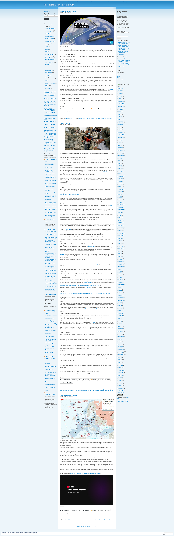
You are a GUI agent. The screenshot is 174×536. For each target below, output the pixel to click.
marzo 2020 (120, 184)
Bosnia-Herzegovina (52, 92)
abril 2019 (120, 197)
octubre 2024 (120, 124)
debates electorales (51, 102)
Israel (45, 127)
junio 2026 (120, 91)
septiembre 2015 (121, 250)
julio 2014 (120, 267)
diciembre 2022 (121, 150)
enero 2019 (120, 202)
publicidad (52, 134)
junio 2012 (120, 303)
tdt (54, 144)
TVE (49, 148)
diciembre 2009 (121, 349)
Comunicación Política (49, 30)
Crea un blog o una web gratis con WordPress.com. (86, 526)
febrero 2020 (120, 186)
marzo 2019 (120, 199)
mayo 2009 (120, 360)
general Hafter (62, 255)
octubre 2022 (120, 153)
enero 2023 (120, 148)
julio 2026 (120, 90)
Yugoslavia (45, 151)
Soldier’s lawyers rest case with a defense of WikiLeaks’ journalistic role (50, 341)
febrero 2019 (120, 201)
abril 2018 (120, 217)
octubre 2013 (120, 282)
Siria (53, 144)
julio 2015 (120, 251)
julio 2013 (120, 285)
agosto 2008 (120, 375)
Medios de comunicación (49, 62)
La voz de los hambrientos (123, 63)
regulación (50, 139)
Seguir (46, 18)
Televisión (46, 85)
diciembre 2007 (121, 388)
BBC (45, 92)
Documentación (48, 43)
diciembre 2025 (121, 101)
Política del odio (121, 54)
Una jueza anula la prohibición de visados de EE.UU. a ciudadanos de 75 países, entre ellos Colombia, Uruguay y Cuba (50, 262)
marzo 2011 (120, 326)
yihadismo (111, 390)
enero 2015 (120, 259)
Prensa (46, 73)
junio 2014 (120, 269)
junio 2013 (120, 287)
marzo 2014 (120, 274)
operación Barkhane (88, 282)
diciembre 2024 (121, 121)
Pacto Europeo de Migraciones (50, 65)
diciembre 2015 (121, 245)
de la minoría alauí (67, 229)
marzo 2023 (120, 145)
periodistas (46, 134)
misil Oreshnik (87, 118)
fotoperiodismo (48, 114)
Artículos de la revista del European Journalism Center (50, 358)
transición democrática (48, 146)
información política (48, 61)
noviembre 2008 (121, 370)
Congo (103, 389)
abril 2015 (120, 256)
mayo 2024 (120, 129)
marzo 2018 (120, 219)
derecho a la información (49, 38)
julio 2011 (120, 320)
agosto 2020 (120, 178)
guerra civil (93, 322)
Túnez (52, 148)
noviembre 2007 (121, 390)
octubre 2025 (120, 104)
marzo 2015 (120, 258)
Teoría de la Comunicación (50, 86)
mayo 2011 (120, 323)
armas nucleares (81, 118)
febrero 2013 (120, 294)
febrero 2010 (120, 346)
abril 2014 (120, 272)
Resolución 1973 (91, 246)
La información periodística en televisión (91, 2)
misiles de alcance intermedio (96, 118)
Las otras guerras (65, 123)
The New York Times (70, 83)
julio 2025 (120, 109)
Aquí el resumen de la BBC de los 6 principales (86, 184)
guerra (46, 121)
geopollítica (47, 51)
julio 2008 (120, 377)
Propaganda (47, 75)
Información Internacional (49, 59)
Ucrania (46, 150)
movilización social (52, 130)
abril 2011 (120, 325)
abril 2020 (120, 183)
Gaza (53, 118)
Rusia (50, 144)
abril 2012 (120, 305)
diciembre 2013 (121, 279)
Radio (46, 77)
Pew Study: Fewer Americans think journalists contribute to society (50, 327)
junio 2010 (120, 339)
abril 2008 (120, 382)
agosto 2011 (120, 318)
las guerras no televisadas (92, 155)
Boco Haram (88, 287)
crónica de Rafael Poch (76, 65)
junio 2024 (120, 127)
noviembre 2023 (121, 134)
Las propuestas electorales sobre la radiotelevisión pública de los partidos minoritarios (124, 60)
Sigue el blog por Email (50, 14)
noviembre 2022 (121, 152)
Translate (126, 34)
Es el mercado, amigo (122, 67)
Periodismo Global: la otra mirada (59, 5)
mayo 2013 (120, 289)
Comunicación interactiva (49, 28)
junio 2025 (120, 111)
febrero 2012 (120, 308)
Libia (45, 128)
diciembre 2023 (121, 132)
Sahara (96, 390)
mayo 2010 (120, 341)
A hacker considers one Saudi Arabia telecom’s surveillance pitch (50, 380)
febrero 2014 (120, 276)
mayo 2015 (120, 254)
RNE (54, 142)
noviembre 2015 (121, 246)
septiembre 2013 (121, 284)
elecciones (49, 110)
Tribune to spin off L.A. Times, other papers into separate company (50, 348)
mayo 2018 (120, 215)
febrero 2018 (120, 220)
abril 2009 (120, 362)
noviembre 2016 (121, 233)
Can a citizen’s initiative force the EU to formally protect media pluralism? (50, 375)
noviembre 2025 (121, 103)
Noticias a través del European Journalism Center (50, 312)
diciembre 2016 (121, 232)
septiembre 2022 (121, 155)
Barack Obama (53, 91)
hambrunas (72, 390)
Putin (56, 134)
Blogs (47, 92)
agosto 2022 (120, 157)
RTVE (46, 144)
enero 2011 (120, 329)
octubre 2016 (120, 235)
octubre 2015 (120, 248)
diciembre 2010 (121, 331)
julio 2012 (120, 302)
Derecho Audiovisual (48, 39)
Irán (54, 126)
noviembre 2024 (121, 122)
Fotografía (46, 46)
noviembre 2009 (121, 351)
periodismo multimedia (49, 70)
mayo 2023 (120, 142)
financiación (51, 112)
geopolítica (47, 49)
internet (51, 126)
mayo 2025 (120, 113)
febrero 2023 (120, 147)
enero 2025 (120, 119)
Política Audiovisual (48, 72)
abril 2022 (120, 163)
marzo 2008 (120, 383)
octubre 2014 (120, 264)
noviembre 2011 (121, 313)
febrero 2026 (120, 98)
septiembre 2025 (121, 106)
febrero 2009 (120, 365)
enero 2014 (120, 277)
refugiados (46, 139)
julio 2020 (120, 179)
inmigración (46, 126)
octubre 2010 (120, 334)
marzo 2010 (120, 344)
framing (54, 114)
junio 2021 (120, 173)
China (48, 95)
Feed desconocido (50, 294)
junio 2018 (120, 214)
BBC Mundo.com (50, 229)
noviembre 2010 (121, 333)
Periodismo (47, 69)
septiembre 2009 (121, 354)
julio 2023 (120, 139)
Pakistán (89, 390)
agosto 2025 (120, 108)
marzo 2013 (120, 292)
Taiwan (104, 390)
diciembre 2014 (121, 261)
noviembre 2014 (121, 263)
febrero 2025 (120, 117)
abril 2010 (120, 342)
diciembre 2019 (121, 188)
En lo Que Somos (83, 155)
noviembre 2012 (121, 298)
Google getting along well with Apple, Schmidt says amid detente (50, 336)
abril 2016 (120, 238)
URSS (108, 519)
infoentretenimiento (52, 124)
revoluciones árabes (48, 142)
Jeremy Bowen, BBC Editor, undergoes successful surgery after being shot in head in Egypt (51, 323)
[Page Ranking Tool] (48, 24)
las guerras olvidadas (81, 390)
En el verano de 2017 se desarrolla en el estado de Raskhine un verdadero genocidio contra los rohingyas (79, 264)
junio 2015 (120, 253)
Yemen (107, 390)
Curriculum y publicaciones (60, 2)
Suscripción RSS (47, 11)
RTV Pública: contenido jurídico (123, 2)
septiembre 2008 (121, 373)
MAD (100, 519)
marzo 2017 (120, 228)
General (46, 48)
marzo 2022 (120, 165)
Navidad (46, 131)
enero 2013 (120, 295)
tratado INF (111, 89)
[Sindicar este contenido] (44, 159)
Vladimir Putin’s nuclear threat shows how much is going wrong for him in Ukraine (85, 473)
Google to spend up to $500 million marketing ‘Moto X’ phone (50, 352)
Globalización (47, 52)
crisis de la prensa (51, 98)
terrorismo (53, 145)
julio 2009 (120, 357)
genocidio (47, 120)
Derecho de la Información (50, 41)
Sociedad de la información (50, 83)
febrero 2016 (120, 241)
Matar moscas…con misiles (68, 11)
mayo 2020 (120, 181)
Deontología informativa (49, 36)
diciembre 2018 (121, 204)
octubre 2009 (120, 352)
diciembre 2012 (121, 297)
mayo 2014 (120, 271)
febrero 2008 (120, 385)
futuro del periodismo (48, 118)
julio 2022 (120, 158)
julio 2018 (120, 212)
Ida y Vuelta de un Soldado (50, 54)
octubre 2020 (120, 176)
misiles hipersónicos (106, 118)
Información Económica (49, 57)
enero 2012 (120, 310)
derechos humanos (48, 108)
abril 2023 (120, 144)
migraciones (47, 64)
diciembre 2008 (121, 369)
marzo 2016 (120, 240)
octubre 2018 (120, 207)
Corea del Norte (107, 389)
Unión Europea (47, 88)
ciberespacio (52, 95)
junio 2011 (120, 321)
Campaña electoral (49, 94)
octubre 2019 (120, 191)
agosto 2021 (120, 171)
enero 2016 (120, 243)
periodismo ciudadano (52, 133)
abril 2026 (120, 95)
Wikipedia (99, 57)
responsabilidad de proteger (49, 140)
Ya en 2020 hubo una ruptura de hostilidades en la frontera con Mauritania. (84, 308)
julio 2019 (120, 194)
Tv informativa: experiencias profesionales (108, 2)
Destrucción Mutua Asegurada (68, 395)
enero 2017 (120, 230)
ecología (46, 44)
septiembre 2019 (121, 192)
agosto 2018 (120, 210)
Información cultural (48, 56)
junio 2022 (120, 160)
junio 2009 (120, 359)
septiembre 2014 (121, 266)
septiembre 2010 (121, 336)
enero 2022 (120, 168)
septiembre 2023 (121, 137)
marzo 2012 (120, 307)
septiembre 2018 (121, 209)
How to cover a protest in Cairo (50, 372)
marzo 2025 (120, 116)
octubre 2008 (120, 372)
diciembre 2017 (121, 223)
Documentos (68, 2)
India (76, 390)
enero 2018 (120, 222)
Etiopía (68, 390)
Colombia (46, 96)
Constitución (47, 33)
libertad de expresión (51, 127)
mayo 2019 (120, 196)
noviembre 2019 (121, 189)
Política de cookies (35, 533)
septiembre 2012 (121, 300)
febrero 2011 (120, 328)
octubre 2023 (120, 135)
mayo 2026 (120, 93)
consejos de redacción (49, 31)
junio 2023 (120, 140)
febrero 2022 (120, 166)
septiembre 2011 (121, 316)
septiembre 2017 (121, 227)
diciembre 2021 (121, 170)
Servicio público (48, 82)
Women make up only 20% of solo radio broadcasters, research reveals (50, 332)
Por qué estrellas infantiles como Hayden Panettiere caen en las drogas (50, 256)
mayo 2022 (120, 161)
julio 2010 (120, 338)
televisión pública (47, 145)
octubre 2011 (120, 315)
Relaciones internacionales (50, 78)
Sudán (101, 390)
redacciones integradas (48, 136)
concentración (50, 96)
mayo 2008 (120, 380)
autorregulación (47, 91)
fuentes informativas (50, 115)
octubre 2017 (120, 225)
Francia (45, 115)
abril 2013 (120, 290)
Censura (45, 95)
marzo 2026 (120, 96)
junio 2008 (120, 378)
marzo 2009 (120, 364)
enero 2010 (120, 347)
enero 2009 (120, 367)
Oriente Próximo (51, 131)
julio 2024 (120, 126)
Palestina (46, 133)
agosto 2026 (120, 88)
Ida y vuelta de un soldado (77, 2)
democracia (46, 104)
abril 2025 (120, 114)
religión (46, 80)
